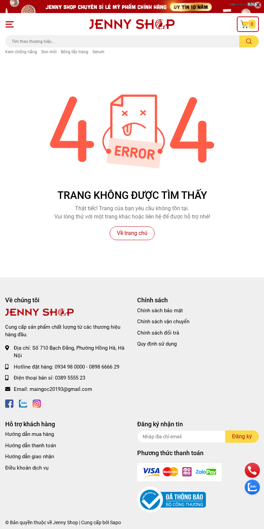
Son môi (49, 51)
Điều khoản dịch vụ (26, 468)
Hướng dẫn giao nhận (29, 456)
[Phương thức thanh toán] (179, 472)
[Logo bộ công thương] (171, 499)
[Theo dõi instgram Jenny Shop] (37, 403)
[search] (249, 41)
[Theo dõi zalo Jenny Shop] (23, 403)
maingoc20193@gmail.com (61, 389)
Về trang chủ (132, 233)
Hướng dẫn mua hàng (29, 434)
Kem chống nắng (21, 51)
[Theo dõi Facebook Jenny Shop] (9, 403)
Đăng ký (242, 436)
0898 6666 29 (104, 367)
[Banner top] (132, 6)
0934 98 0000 (70, 367)
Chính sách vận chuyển (163, 321)
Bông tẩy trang (74, 51)
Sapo (115, 522)
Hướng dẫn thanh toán (30, 445)
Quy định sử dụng (157, 344)
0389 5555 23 (70, 378)
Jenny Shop (65, 522)
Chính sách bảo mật (160, 310)
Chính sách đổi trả (158, 333)
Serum (98, 51)
